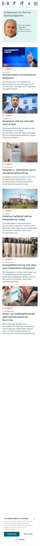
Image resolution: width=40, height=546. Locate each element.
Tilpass (21, 539)
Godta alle (11, 534)
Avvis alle (28, 534)
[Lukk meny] (36, 3)
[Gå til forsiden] (5, 3)
